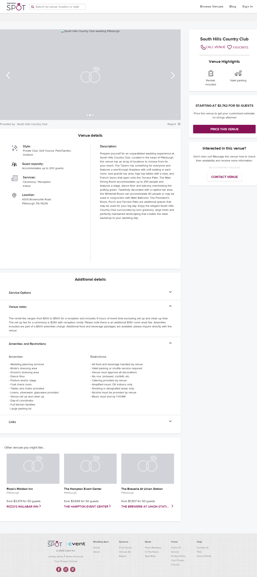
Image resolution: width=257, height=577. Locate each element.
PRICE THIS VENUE (224, 129)
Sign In (247, 6)
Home (96, 547)
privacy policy (56, 556)
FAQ (199, 551)
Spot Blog (150, 556)
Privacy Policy (178, 556)
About (96, 551)
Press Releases (153, 547)
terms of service (74, 556)
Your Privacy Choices (65, 561)
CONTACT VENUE (224, 177)
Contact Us (203, 547)
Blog (232, 6)
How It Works (204, 556)
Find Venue (125, 547)
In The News (152, 551)
